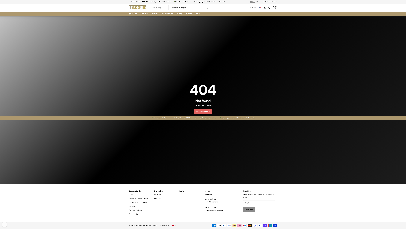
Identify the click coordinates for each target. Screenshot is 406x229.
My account (158, 194)
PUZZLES (189, 14)
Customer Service (135, 191)
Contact (131, 194)
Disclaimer (132, 206)
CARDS (179, 14)
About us (157, 198)
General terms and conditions (139, 198)
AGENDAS (144, 14)
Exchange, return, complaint (138, 202)
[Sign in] (265, 7)
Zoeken (207, 7)
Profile (181, 191)
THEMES (155, 14)
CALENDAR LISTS (167, 14)
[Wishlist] (269, 7)
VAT (254, 2)
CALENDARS (133, 14)
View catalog (157, 7)
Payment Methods (135, 210)
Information (158, 191)
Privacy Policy (134, 214)
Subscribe (249, 209)
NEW (198, 14)
